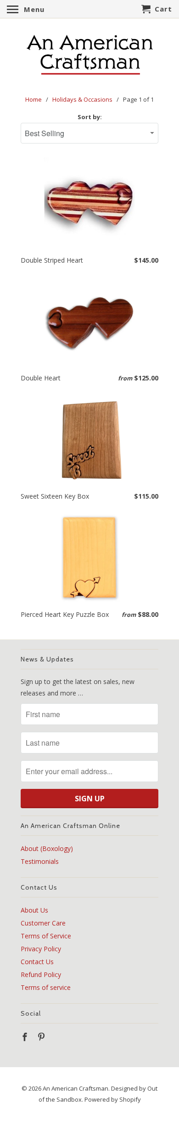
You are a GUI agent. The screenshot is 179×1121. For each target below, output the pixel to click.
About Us (34, 910)
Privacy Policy (41, 948)
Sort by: (90, 117)
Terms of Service (46, 935)
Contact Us (37, 961)
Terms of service (46, 987)
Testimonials (40, 861)
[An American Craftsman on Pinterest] (42, 1036)
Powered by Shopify (112, 1099)
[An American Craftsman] (89, 55)
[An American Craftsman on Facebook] (26, 1036)
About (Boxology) (47, 848)
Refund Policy (41, 974)
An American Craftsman (75, 1088)
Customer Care (43, 923)
